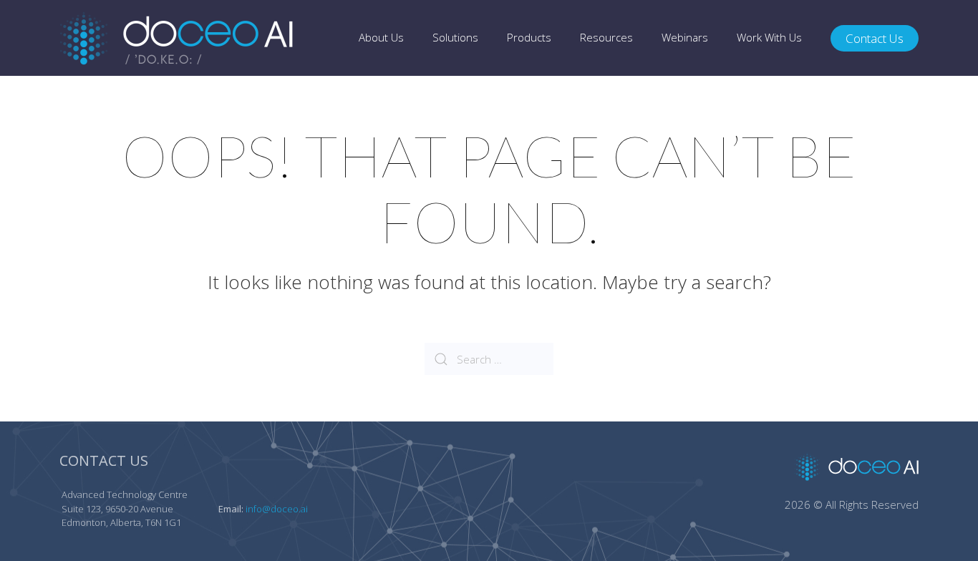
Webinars (685, 37)
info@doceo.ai (277, 508)
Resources (606, 37)
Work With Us (769, 37)
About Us (381, 37)
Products (529, 37)
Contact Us (875, 38)
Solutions (455, 37)
